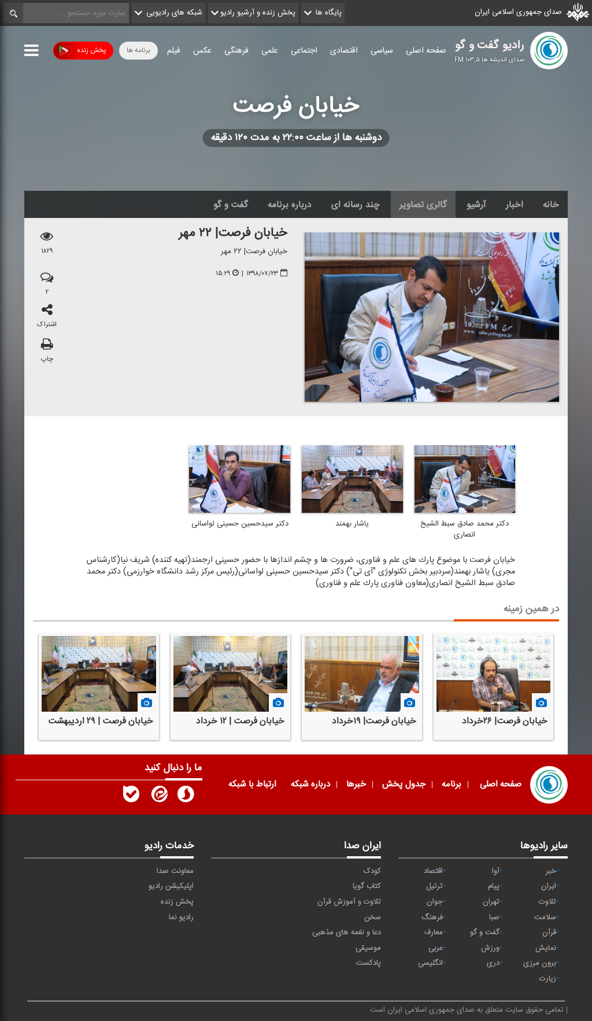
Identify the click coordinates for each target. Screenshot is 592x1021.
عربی (435, 948)
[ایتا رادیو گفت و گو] (158, 796)
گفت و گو (230, 204)
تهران (491, 902)
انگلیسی (430, 963)
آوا (496, 871)
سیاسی (382, 51)
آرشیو (476, 204)
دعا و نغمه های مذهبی (346, 932)
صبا (494, 917)
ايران (548, 886)
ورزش (490, 948)
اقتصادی (344, 51)
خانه (551, 204)
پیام (494, 886)
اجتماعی (304, 51)
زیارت (547, 978)
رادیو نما (181, 917)
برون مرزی (539, 963)
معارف (433, 932)
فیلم (173, 51)
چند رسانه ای (355, 204)
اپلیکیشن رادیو (171, 886)
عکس (202, 51)
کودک (372, 871)
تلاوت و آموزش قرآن (349, 902)
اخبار (514, 204)
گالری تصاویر (423, 204)
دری (493, 963)
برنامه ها (138, 50)
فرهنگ (432, 917)
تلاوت (547, 902)
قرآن (549, 932)
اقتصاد (433, 871)
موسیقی (368, 948)
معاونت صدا (175, 871)
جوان (435, 902)
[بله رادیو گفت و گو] (131, 796)
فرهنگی (236, 51)
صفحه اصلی (426, 51)
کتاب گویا (367, 886)
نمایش (545, 948)
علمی (269, 51)
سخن (372, 917)
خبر (551, 871)
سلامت (545, 917)
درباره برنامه (290, 204)
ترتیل (434, 886)
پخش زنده (91, 50)
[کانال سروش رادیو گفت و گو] (185, 796)
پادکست (368, 963)
